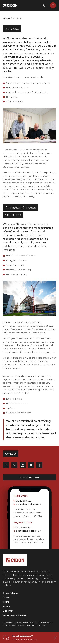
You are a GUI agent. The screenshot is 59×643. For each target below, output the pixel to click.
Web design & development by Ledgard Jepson (27, 625)
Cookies (6, 597)
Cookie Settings (10, 593)
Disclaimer (8, 611)
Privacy (6, 606)
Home (6, 18)
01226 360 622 (24, 500)
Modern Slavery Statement (15, 615)
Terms (6, 602)
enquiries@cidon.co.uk (28, 504)
